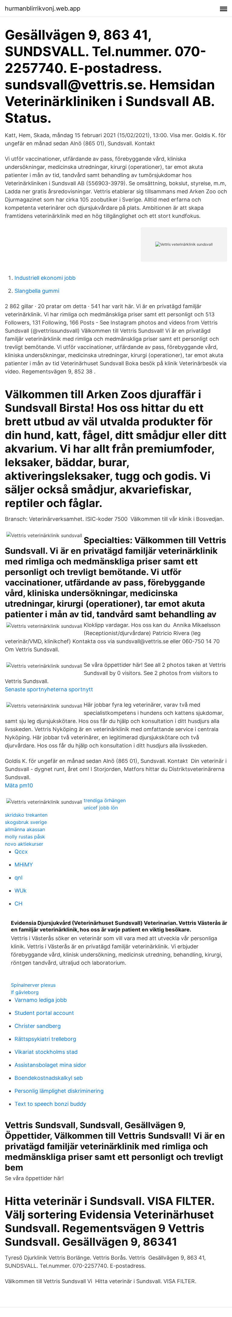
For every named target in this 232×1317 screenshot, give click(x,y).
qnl (18, 877)
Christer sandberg (37, 1026)
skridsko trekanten (26, 815)
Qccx (21, 851)
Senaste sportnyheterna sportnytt (49, 689)
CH (18, 903)
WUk (20, 890)
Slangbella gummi (36, 291)
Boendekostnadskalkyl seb (48, 1078)
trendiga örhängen (105, 800)
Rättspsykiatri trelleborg (45, 1039)
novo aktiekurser (24, 844)
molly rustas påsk (25, 837)
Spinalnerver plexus (33, 985)
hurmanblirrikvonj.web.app (42, 8)
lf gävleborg (25, 992)
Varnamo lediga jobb (40, 1000)
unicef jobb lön (101, 808)
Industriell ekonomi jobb (45, 278)
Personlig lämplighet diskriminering (59, 1091)
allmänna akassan (25, 829)
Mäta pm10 (19, 785)
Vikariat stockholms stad (46, 1052)
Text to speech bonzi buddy (50, 1104)
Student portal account (44, 1013)
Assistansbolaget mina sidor (50, 1065)
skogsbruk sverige (26, 822)
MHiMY (23, 864)
